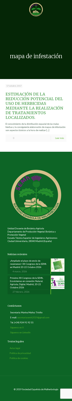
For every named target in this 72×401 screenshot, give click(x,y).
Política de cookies (19, 358)
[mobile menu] (67, 7)
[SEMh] (36, 9)
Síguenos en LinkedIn (20, 332)
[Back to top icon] (36, 382)
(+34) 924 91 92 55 (23, 322)
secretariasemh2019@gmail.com (33, 317)
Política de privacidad (20, 353)
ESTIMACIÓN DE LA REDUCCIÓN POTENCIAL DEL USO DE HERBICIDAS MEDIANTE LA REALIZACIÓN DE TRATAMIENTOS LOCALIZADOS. (34, 106)
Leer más (59, 138)
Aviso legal (15, 348)
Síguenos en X (17, 327)
